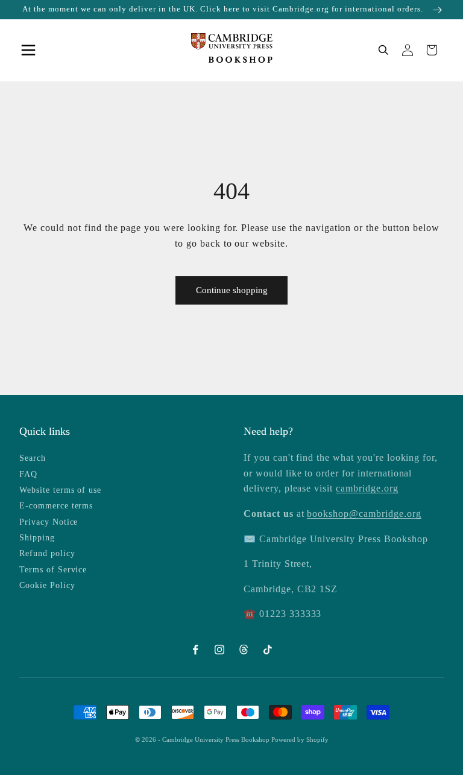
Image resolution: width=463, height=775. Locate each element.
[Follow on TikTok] (268, 650)
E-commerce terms (56, 505)
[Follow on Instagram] (219, 650)
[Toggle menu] (31, 50)
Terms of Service (53, 569)
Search (32, 458)
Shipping (37, 537)
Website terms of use (60, 490)
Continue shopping (232, 290)
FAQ (28, 474)
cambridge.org (367, 488)
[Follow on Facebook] (195, 650)
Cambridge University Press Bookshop (216, 739)
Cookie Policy (47, 585)
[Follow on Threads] (244, 650)
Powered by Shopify (300, 739)
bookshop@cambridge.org (364, 513)
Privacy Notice (48, 522)
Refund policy (47, 553)
